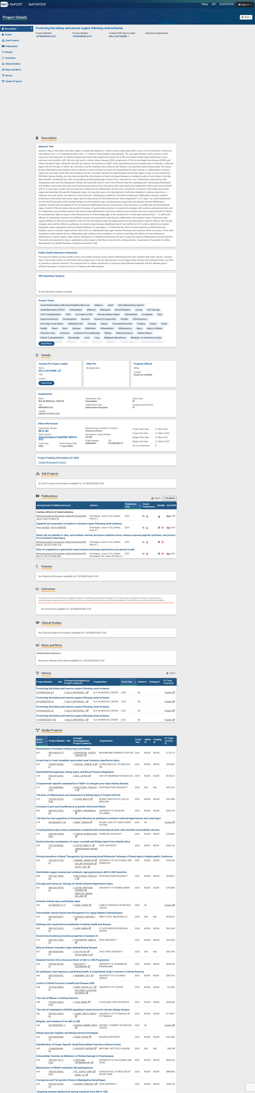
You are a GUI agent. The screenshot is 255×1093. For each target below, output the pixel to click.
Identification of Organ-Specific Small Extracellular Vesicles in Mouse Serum (78, 1044)
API (214, 4)
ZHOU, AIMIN (83, 1002)
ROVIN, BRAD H (84, 955)
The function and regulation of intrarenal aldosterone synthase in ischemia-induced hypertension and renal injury (98, 818)
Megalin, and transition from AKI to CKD (58, 1021)
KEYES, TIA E (82, 867)
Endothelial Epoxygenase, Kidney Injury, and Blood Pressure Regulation (75, 772)
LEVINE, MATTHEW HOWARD (84, 889)
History (8, 75)
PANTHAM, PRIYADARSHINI (84, 1061)
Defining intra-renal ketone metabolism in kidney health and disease (73, 924)
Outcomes (10, 58)
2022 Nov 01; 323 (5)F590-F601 (61, 554)
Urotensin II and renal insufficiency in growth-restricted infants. (71, 806)
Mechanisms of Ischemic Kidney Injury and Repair (63, 748)
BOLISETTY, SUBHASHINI (82, 965)
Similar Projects (14, 81)
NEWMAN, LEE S (84, 975)
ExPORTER (227, 4)
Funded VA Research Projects (52, 462)
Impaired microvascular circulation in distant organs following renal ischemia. (79, 523)
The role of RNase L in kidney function (57, 998)
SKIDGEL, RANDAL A (86, 764)
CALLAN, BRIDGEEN (86, 863)
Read (46, 343)
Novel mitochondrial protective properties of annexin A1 (67, 935)
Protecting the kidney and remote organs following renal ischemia (72, 688)
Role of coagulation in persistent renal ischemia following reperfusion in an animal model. (85, 549)
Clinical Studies (12, 64)
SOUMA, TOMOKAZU (86, 1084)
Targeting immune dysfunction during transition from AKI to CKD (72, 1091)
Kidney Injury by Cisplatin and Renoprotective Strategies (67, 1032)
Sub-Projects (12, 40)
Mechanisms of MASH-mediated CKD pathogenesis (64, 1067)
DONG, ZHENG (83, 905)
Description (10, 29)
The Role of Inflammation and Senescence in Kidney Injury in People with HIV (78, 795)
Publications (11, 46)
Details (8, 34)
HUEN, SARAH (83, 928)
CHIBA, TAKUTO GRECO (86, 1014)
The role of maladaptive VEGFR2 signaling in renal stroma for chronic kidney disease (82, 1009)
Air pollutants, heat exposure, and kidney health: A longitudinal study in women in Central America (90, 971)
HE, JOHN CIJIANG (85, 1071)
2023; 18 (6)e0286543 (51, 527)
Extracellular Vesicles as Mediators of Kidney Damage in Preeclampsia (75, 1056)
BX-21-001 (44, 431)
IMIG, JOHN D (83, 776)
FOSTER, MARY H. (85, 845)
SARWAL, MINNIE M (86, 860)
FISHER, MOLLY (84, 799)
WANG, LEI (81, 1075)
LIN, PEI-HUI (82, 951)
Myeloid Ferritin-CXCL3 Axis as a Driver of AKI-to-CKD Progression (72, 960)
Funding (168, 692)
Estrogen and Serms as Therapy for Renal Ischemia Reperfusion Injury (74, 883)
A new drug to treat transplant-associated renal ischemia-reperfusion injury (77, 760)
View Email (46, 383)
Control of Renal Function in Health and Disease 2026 (65, 983)
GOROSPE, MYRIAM (86, 1048)
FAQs (204, 4)
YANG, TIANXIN (83, 822)
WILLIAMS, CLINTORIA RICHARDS (85, 991)
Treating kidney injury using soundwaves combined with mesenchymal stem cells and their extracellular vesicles (98, 829)
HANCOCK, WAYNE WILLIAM (83, 894)
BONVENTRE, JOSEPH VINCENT (85, 754)
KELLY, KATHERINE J (49, 371)
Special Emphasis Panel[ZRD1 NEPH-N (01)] (58, 438)
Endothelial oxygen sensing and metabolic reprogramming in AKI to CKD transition (81, 872)
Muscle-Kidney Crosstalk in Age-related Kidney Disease (66, 947)
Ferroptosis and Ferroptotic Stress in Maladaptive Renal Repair (71, 1080)
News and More (13, 69)
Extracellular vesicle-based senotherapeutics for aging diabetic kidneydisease (79, 912)
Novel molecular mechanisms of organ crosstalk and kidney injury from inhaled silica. (83, 841)
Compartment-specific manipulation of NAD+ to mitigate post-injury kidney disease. (82, 783)
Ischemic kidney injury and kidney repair (58, 901)
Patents (8, 52)
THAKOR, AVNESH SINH (86, 835)
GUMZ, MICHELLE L (86, 987)
